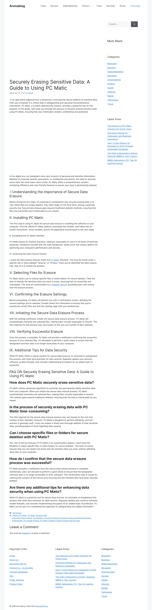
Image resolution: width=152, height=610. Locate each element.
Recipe (123, 6)
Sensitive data (41, 515)
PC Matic (55, 260)
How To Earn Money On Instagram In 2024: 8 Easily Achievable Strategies (120, 146)
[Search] (134, 24)
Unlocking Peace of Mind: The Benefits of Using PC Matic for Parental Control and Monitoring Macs (51, 518)
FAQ (11, 576)
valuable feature (59, 284)
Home (43, 6)
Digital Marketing (70, 6)
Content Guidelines (19, 572)
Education (112, 76)
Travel (99, 6)
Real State (110, 6)
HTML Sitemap (17, 580)
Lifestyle (111, 92)
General (85, 6)
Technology (135, 6)
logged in (26, 533)
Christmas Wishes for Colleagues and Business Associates (119, 136)
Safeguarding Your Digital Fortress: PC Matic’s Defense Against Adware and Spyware (46, 521)
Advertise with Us (18, 564)
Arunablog (17, 6)
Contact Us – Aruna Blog (21, 568)
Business (54, 6)
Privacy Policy (16, 584)
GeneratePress (41, 606)
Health (110, 88)
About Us (14, 560)
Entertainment (114, 80)
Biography (112, 63)
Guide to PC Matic (19, 515)
